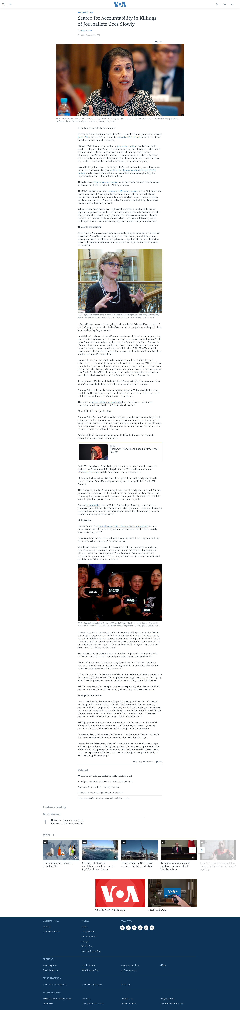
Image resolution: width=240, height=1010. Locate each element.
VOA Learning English (92, 984)
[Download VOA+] (172, 893)
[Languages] (217, 4)
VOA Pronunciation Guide (172, 1003)
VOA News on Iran (90, 970)
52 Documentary (129, 970)
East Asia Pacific (89, 936)
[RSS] (146, 927)
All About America (51, 931)
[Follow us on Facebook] (122, 927)
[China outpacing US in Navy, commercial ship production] (140, 850)
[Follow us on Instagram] (140, 927)
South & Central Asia (91, 951)
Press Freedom (85, 12)
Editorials (125, 984)
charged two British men (128, 137)
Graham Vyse (86, 30)
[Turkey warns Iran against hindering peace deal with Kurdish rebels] (179, 850)
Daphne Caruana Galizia (106, 182)
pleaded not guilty (126, 146)
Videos (163, 965)
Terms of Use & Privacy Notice (57, 999)
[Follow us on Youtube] (134, 927)
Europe (85, 941)
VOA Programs (50, 965)
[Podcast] (152, 927)
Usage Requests (167, 999)
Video (47, 835)
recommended (93, 505)
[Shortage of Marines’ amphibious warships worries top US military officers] (100, 850)
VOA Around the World (92, 1003)
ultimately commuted (89, 472)
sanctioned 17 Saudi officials (122, 191)
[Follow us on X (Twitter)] (128, 927)
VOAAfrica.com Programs (55, 984)
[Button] (158, 41)
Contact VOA (127, 999)
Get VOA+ (86, 999)
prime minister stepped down (107, 402)
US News (47, 927)
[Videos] (224, 4)
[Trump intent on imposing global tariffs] (61, 850)
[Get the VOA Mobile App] (120, 893)
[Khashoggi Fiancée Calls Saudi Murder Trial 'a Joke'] (93, 452)
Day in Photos (88, 965)
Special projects (50, 970)
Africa (84, 927)
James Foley (84, 137)
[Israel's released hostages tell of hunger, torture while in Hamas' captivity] (218, 850)
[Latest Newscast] (232, 4)
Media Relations (128, 1003)
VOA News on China (130, 965)
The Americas (88, 931)
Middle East (87, 946)
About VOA (48, 1003)
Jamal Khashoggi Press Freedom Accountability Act (123, 526)
